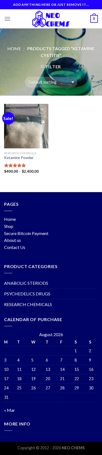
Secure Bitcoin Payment (26, 233)
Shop (8, 226)
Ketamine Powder (18, 157)
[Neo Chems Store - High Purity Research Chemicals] (51, 18)
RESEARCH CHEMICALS (28, 304)
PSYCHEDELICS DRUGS (27, 293)
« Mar (9, 410)
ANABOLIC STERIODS (26, 283)
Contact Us (14, 247)
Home (14, 48)
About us (12, 240)
